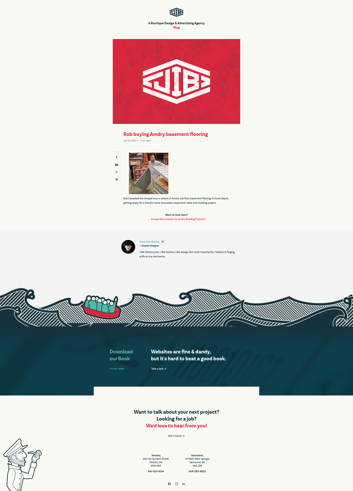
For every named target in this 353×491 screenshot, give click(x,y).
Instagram (176, 483)
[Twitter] (117, 172)
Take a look (157, 368)
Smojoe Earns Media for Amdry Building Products (178, 219)
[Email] (117, 179)
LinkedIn (183, 483)
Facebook (169, 483)
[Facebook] (117, 157)
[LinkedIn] (117, 164)
